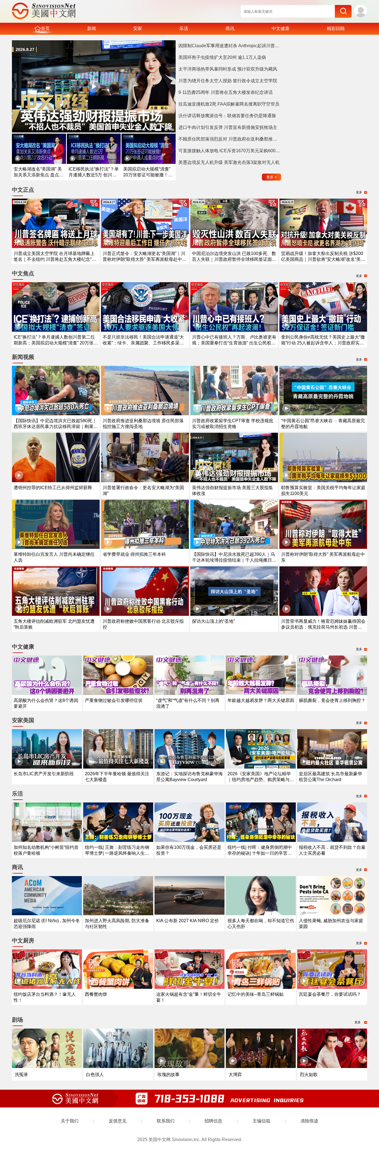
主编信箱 (261, 1121)
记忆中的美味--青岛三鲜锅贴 (256, 994)
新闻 (91, 28)
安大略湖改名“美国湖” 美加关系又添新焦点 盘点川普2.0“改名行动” (39, 175)
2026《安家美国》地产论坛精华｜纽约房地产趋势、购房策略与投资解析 (261, 779)
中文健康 (280, 28)
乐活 (183, 28)
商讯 (230, 28)
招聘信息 (213, 1121)
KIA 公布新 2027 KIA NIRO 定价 (187, 920)
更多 (271, 177)
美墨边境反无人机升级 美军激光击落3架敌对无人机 (229, 162)
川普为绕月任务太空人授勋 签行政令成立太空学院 (227, 80)
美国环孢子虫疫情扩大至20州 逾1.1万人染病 (222, 57)
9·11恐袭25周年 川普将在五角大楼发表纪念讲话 (225, 92)
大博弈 (235, 1074)
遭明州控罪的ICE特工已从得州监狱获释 (53, 487)
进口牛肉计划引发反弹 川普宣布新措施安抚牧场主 (227, 127)
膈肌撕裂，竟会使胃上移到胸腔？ (332, 700)
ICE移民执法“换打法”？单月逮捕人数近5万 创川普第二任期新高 (94, 175)
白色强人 (95, 1074)
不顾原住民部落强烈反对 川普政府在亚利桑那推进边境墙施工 (229, 139)
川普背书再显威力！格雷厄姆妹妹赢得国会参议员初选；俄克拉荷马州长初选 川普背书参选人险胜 (323, 627)
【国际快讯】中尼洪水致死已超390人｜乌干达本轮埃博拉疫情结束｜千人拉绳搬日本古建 (234, 560)
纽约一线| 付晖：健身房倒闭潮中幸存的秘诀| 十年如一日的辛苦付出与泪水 (260, 853)
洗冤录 (21, 1074)
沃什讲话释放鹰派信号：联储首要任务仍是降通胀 (227, 115)
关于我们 (70, 1121)
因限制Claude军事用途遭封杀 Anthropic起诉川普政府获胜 (229, 45)
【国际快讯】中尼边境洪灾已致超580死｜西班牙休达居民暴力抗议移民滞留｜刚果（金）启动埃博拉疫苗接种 (55, 426)
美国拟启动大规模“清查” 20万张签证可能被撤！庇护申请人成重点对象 (148, 175)
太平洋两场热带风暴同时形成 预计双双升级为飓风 (227, 69)
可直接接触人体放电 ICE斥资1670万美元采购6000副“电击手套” (229, 150)
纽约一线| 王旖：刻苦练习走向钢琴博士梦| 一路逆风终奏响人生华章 (117, 853)
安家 (137, 28)
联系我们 (166, 1121)
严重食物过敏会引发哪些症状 (114, 700)
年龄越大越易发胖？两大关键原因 (261, 700)
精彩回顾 (336, 28)
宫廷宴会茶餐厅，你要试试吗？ (330, 994)
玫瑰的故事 (168, 1074)
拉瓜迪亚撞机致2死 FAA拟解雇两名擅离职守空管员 (228, 104)
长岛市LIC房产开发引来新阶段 (44, 773)
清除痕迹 (309, 1121)
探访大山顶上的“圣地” (213, 621)
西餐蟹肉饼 (96, 994)
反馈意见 (118, 1121)
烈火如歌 (309, 1074)
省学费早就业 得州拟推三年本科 (134, 554)
